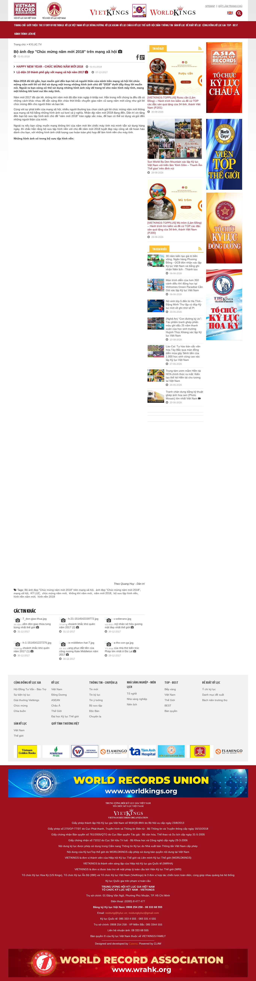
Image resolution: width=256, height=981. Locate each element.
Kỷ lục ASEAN (112, 25)
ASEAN (55, 700)
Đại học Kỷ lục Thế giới (65, 716)
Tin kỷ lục (94, 694)
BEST (168, 705)
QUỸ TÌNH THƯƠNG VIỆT (65, 724)
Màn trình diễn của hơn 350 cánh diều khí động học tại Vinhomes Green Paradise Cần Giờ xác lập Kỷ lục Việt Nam (184, 285)
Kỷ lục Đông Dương (93, 25)
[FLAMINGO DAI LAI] (227, 751)
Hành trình (20, 34)
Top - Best (232, 25)
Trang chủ (20, 25)
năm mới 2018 (102, 593)
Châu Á (55, 705)
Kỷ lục (55, 683)
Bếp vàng (170, 689)
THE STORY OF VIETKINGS (51, 25)
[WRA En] (128, 783)
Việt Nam (56, 689)
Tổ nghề (132, 693)
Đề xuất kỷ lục (193, 25)
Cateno (133, 943)
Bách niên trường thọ (214, 700)
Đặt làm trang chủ (230, 6)
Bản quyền (171, 710)
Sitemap (210, 6)
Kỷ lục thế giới (142, 25)
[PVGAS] (54, 751)
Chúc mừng (21, 705)
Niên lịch (132, 704)
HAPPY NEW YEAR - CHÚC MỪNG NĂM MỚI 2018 (49, 66)
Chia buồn (20, 710)
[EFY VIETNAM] (83, 751)
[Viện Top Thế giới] (224, 154)
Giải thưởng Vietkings (26, 700)
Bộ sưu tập (95, 705)
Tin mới (93, 689)
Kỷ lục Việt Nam (73, 25)
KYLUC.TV (35, 44)
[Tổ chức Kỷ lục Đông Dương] (224, 227)
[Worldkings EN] (128, 963)
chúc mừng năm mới (54, 593)
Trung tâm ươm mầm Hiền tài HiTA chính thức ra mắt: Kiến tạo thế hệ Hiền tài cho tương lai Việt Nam (183, 375)
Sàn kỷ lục (179, 25)
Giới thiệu (32, 25)
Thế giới (18, 735)
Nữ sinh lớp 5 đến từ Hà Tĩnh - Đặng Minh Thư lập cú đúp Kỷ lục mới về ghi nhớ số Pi (184, 304)
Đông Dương (59, 694)
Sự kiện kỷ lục (22, 694)
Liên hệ (32, 34)
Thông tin (167, 25)
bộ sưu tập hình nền (126, 593)
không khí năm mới (80, 593)
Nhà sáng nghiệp (137, 698)
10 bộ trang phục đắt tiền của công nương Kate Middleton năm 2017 (78, 651)
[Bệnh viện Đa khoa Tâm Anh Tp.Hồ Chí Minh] (140, 751)
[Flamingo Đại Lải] (111, 751)
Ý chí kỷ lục (209, 689)
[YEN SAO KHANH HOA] (169, 751)
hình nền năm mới (24, 596)
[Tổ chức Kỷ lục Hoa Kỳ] (224, 304)
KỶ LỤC (35, 593)
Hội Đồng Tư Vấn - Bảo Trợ (30, 689)
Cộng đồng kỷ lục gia (214, 25)
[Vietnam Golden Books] (25, 751)
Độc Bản (155, 25)
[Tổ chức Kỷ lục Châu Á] (224, 77)
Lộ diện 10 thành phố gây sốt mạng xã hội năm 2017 (50, 72)
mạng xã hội (21, 593)
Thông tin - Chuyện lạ (103, 683)
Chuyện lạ (95, 716)
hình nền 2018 (46, 596)
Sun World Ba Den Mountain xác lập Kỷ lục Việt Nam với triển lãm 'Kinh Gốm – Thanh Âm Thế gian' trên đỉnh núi (174, 165)
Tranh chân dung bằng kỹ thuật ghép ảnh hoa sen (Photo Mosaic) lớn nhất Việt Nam (184, 395)
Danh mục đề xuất (213, 694)
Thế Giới (56, 710)
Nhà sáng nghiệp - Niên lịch (141, 685)
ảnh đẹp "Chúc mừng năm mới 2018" (118, 589)
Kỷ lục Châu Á (127, 25)
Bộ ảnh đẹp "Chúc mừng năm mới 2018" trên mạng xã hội (59, 589)
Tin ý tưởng (96, 700)
